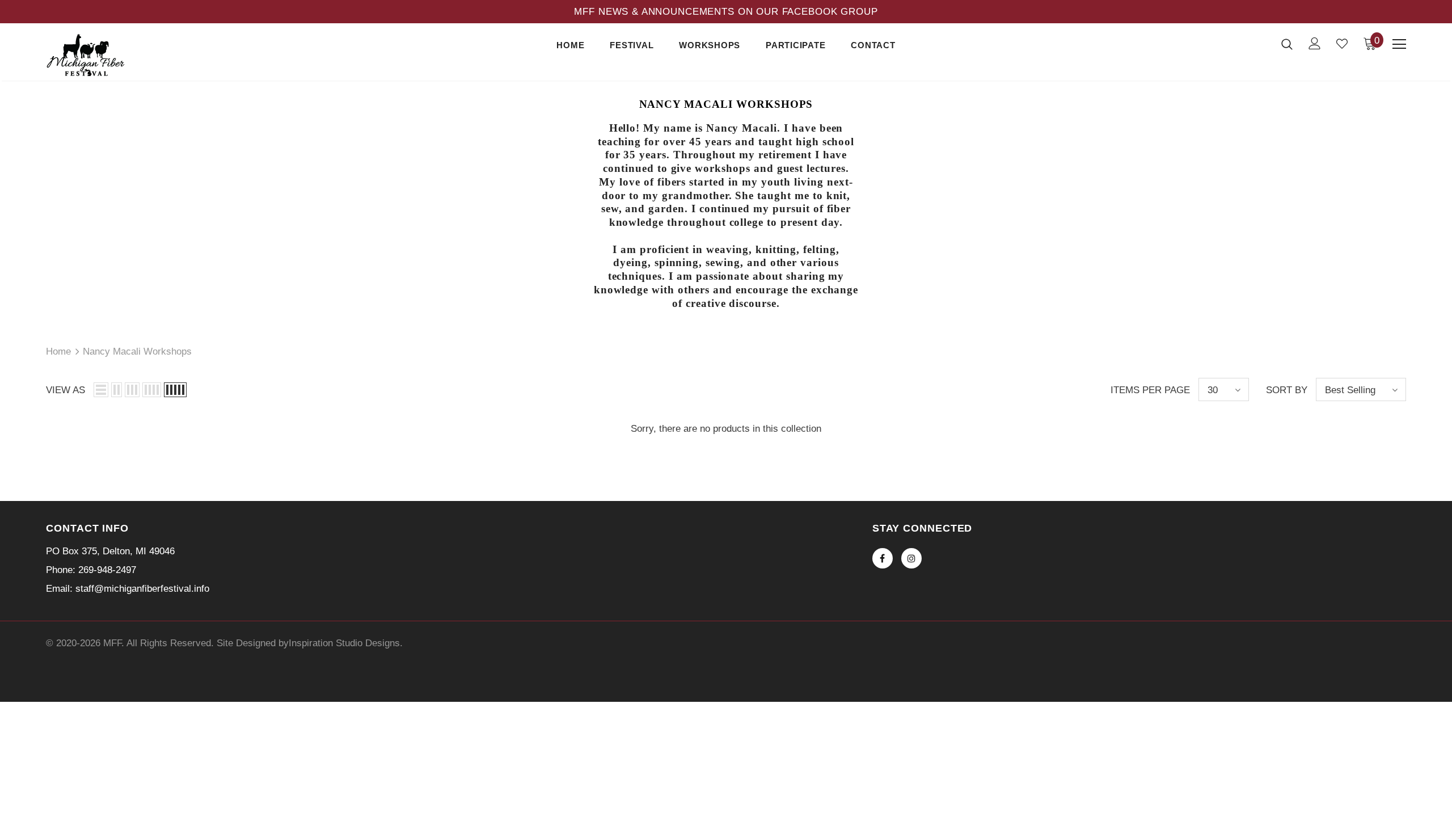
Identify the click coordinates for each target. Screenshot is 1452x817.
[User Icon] (1315, 43)
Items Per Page (1150, 390)
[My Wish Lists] (1342, 43)
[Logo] (112, 54)
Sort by (1286, 390)
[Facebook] (882, 558)
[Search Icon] (1287, 43)
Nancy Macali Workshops (137, 351)
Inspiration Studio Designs (344, 643)
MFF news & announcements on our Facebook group (725, 11)
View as (65, 390)
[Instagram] (911, 558)
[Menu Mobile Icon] (1399, 44)
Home (58, 351)
